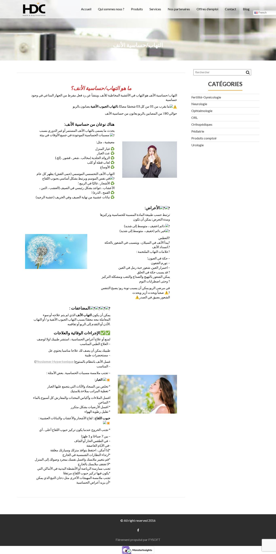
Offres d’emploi (207, 9)
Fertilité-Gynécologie (206, 97)
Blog (246, 9)
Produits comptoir (204, 138)
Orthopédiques (201, 124)
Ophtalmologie (201, 111)
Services (155, 9)
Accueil (86, 9)
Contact (230, 9)
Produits (137, 9)
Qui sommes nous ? (111, 9)
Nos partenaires (179, 9)
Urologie (197, 145)
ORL (194, 117)
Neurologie (199, 104)
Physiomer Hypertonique (55, 361)
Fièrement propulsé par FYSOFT (138, 539)
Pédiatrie (197, 131)
